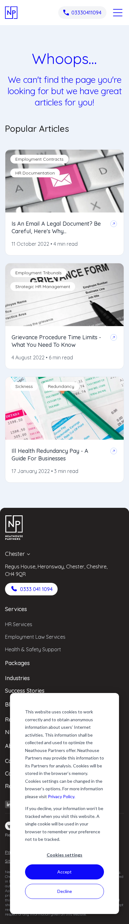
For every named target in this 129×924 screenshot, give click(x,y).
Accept (64, 871)
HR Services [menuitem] (18, 624)
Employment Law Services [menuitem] (35, 637)
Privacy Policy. (61, 796)
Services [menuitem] (16, 609)
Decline (64, 891)
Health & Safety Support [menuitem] (33, 649)
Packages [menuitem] (17, 663)
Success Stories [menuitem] (24, 690)
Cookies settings (64, 854)
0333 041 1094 (36, 589)
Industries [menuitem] (17, 678)
